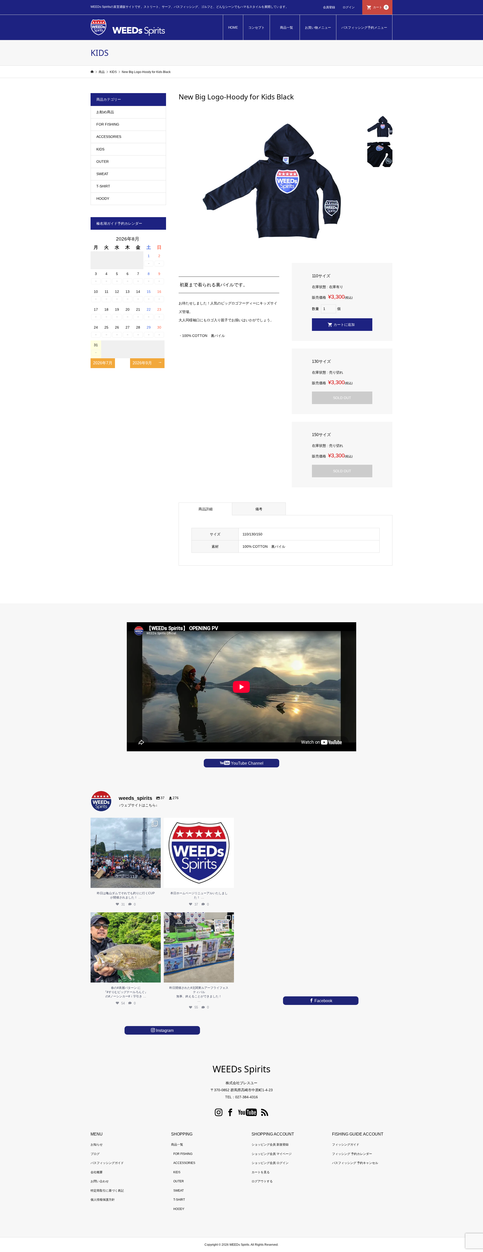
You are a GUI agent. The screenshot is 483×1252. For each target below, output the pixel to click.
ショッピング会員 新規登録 (270, 1144)
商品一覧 (286, 27)
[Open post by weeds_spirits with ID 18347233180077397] (126, 853)
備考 (258, 509)
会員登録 (329, 7)
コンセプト (256, 27)
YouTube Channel (246, 763)
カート (380, 7)
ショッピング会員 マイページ (272, 1154)
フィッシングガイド (345, 1144)
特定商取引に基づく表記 (107, 1190)
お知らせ (97, 1144)
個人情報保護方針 (103, 1199)
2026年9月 (142, 363)
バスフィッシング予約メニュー (364, 27)
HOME (233, 27)
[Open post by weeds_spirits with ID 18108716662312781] (126, 947)
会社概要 (97, 1172)
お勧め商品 (105, 112)
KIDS (100, 149)
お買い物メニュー (318, 27)
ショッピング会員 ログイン (270, 1163)
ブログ (95, 1154)
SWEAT (102, 174)
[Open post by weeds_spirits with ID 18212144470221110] (199, 853)
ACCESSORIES (108, 137)
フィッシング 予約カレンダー (352, 1154)
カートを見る (261, 1172)
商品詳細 (205, 509)
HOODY (102, 199)
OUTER (102, 162)
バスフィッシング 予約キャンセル (355, 1163)
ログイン (349, 7)
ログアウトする (262, 1181)
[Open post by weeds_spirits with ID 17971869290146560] (199, 947)
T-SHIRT (103, 186)
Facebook (322, 1001)
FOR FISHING (107, 124)
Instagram (164, 1030)
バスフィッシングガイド (107, 1163)
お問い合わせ (100, 1181)
